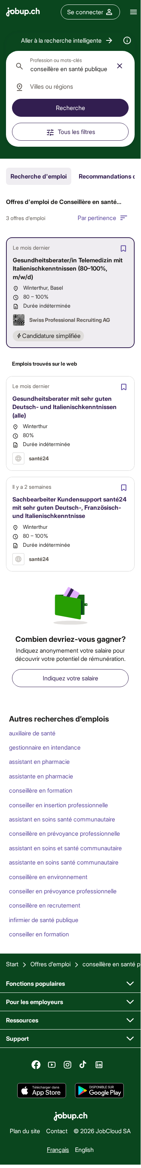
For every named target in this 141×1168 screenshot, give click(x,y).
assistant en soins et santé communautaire (65, 847)
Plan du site (25, 1130)
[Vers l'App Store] (41, 1090)
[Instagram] (67, 1065)
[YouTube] (52, 1065)
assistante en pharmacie (41, 776)
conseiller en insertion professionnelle (58, 804)
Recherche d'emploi (38, 176)
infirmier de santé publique (43, 919)
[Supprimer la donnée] (119, 65)
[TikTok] (83, 1065)
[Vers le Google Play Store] (99, 1090)
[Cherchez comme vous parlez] (127, 40)
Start (12, 963)
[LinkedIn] (99, 1065)
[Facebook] (36, 1065)
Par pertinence (97, 217)
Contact (57, 1130)
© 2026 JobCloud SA (102, 1130)
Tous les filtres (76, 131)
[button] (67, 40)
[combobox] (70, 66)
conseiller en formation (39, 933)
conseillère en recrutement (44, 905)
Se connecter (85, 11)
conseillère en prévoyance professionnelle (64, 833)
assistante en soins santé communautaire (63, 862)
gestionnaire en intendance (45, 747)
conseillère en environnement (48, 876)
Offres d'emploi (50, 963)
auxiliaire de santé (32, 733)
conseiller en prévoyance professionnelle (63, 890)
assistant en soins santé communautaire (62, 819)
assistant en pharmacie (39, 761)
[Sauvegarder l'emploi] (123, 248)
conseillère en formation (40, 790)
